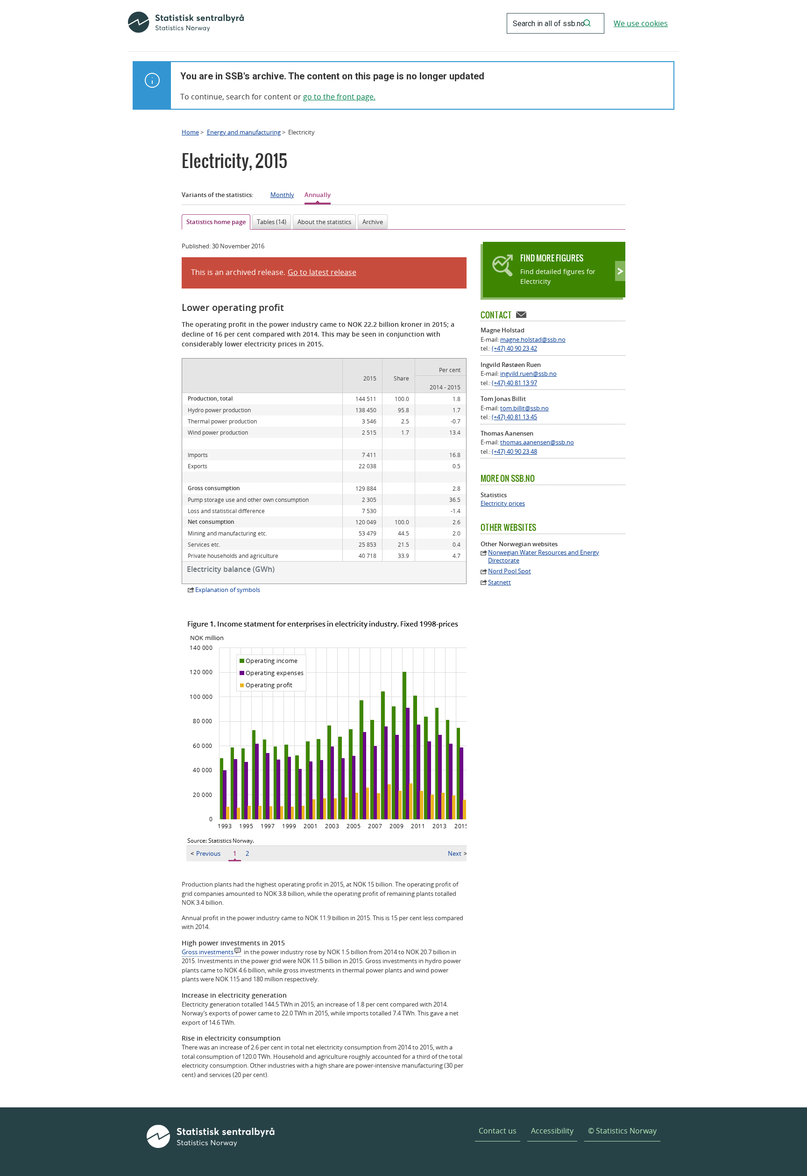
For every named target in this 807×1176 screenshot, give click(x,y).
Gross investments (208, 952)
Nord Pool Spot (509, 571)
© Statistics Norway (622, 1131)
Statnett (499, 582)
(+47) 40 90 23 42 (514, 348)
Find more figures (551, 258)
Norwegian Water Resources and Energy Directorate (543, 556)
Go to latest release (322, 272)
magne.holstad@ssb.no (533, 339)
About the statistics (324, 222)
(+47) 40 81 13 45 (514, 417)
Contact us (498, 1131)
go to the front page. (339, 97)
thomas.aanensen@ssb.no (537, 442)
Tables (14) (271, 222)
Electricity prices (503, 503)
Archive (372, 222)
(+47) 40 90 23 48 (514, 451)
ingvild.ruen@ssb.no (528, 373)
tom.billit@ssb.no (524, 408)
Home (190, 132)
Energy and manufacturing (244, 132)
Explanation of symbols (227, 589)
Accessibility (552, 1131)
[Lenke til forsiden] (186, 23)
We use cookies (641, 23)
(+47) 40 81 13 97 (514, 383)
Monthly (282, 194)
